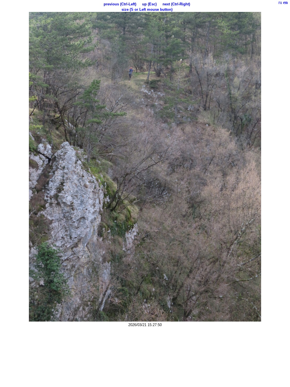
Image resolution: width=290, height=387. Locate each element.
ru (280, 2)
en (285, 2)
